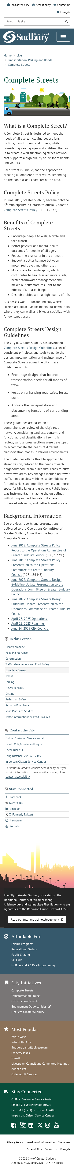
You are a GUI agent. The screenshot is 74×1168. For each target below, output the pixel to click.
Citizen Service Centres (40, 1115)
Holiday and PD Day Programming (33, 965)
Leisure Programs (22, 944)
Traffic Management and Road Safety (27, 664)
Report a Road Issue (17, 705)
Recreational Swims (24, 949)
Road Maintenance (17, 652)
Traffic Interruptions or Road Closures (28, 717)
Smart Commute (15, 647)
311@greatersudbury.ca (35, 1105)
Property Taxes (20, 1053)
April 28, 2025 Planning (28, 623)
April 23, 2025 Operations (29, 619)
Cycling (10, 693)
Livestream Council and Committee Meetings (40, 1063)
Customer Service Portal (37, 1099)
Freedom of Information (40, 1142)
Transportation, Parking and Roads (30, 60)
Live (19, 55)
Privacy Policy (15, 1142)
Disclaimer (63, 1142)
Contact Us (63, 5)
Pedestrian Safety (16, 699)
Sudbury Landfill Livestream (29, 1047)
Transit (9, 676)
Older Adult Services (24, 1074)
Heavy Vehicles (15, 688)
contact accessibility (18, 776)
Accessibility (43, 5)
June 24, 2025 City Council (30, 628)
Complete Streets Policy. (21, 210)
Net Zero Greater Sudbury (27, 1012)
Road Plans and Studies (19, 711)
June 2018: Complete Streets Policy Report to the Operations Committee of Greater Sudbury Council (38, 550)
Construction (13, 658)
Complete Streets (19, 64)
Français (65, 12)
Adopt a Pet (18, 1069)
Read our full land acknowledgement (35, 919)
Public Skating (20, 954)
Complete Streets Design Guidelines (29, 348)
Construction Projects (25, 1001)
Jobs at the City (20, 5)
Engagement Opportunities (29, 1006)
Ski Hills (16, 960)
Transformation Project (25, 996)
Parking (10, 682)
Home (8, 55)
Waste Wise (18, 1037)
